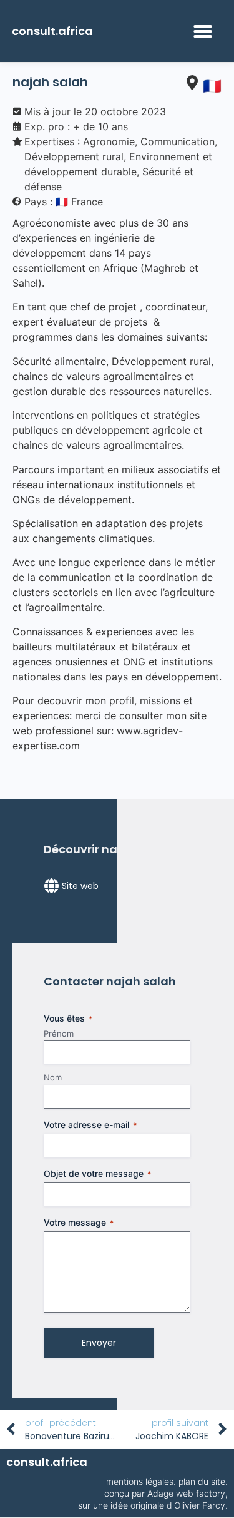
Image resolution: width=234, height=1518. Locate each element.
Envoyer (99, 1342)
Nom (53, 1077)
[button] (203, 31)
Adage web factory (186, 1493)
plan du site (201, 1481)
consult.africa (52, 31)
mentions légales (139, 1481)
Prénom (59, 1033)
